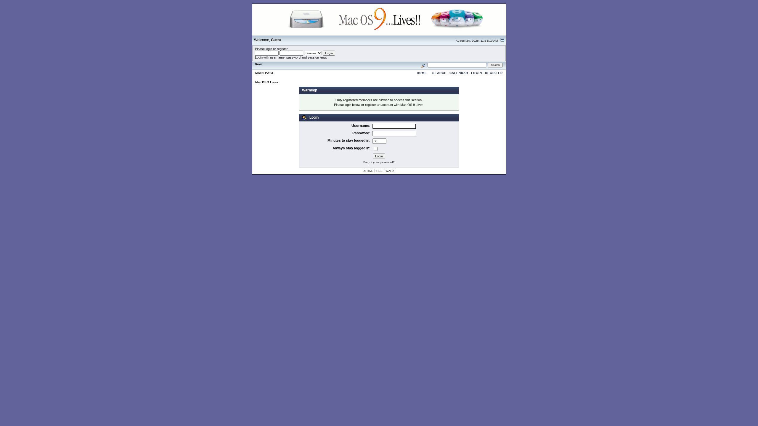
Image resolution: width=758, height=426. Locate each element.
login (269, 49)
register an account (379, 104)
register (282, 49)
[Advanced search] (423, 65)
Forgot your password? (379, 162)
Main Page (264, 73)
